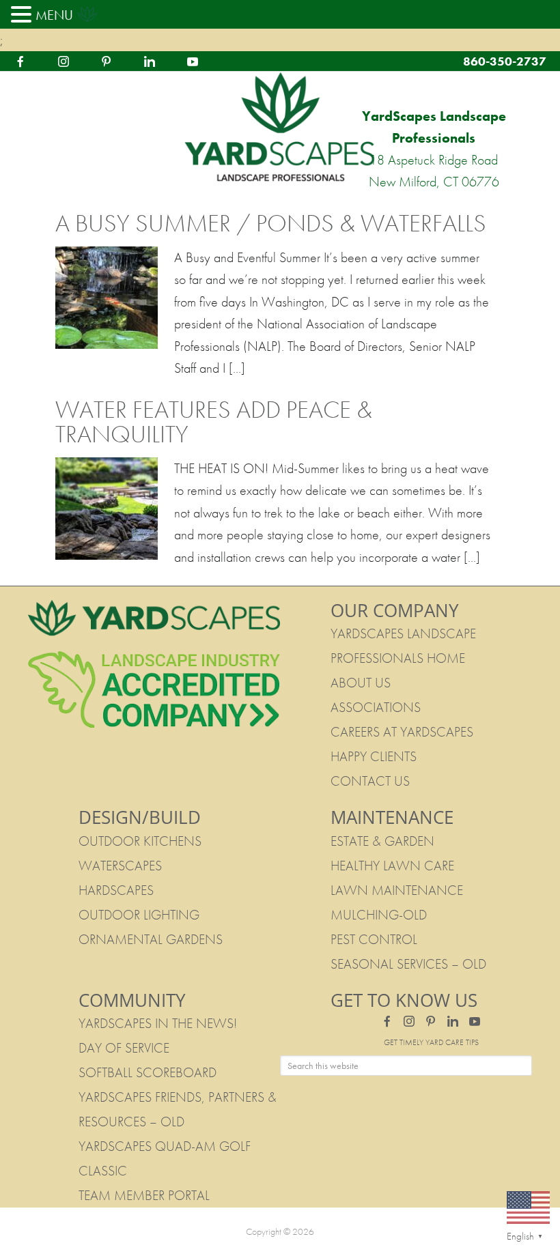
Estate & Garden (382, 841)
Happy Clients (374, 756)
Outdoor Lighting (139, 915)
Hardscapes (116, 890)
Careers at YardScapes (402, 732)
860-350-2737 (504, 61)
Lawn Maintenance (397, 890)
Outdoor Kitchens (140, 841)
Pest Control (374, 939)
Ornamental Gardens (151, 939)
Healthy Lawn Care (392, 865)
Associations (376, 707)
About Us (361, 682)
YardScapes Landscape (280, 128)
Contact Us (370, 781)
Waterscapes (120, 865)
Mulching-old (379, 915)
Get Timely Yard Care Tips (431, 1042)
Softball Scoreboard (147, 1072)
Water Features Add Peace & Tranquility (213, 422)
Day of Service (124, 1048)
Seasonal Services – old (408, 964)
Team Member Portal (144, 1195)
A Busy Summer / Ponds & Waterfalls (270, 223)
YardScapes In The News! (158, 1023)
